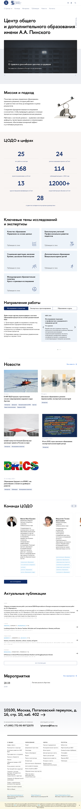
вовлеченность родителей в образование (63, 564)
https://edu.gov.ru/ (36, 795)
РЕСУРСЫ (64, 742)
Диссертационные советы (50, 753)
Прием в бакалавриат (30, 753)
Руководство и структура (14, 747)
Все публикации (40, 663)
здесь (15, 805)
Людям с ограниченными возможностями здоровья (13, 783)
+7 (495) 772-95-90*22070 (19, 725)
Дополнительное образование (33, 763)
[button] (57, 349)
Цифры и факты (11, 745)
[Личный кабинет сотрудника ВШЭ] (71, 3)
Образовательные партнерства (33, 771)
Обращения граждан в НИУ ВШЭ (14, 762)
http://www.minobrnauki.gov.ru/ (15, 795)
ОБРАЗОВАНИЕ (29, 742)
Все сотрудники (15, 581)
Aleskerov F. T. (8, 637)
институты (23, 567)
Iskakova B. (7, 625)
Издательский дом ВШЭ (67, 747)
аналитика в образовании (62, 569)
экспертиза (45, 447)
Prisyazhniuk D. (22, 625)
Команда (17, 8)
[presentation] (43, 327)
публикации (14, 489)
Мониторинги (46, 750)
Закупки (9, 759)
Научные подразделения (49, 745)
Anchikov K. (24, 637)
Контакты (52, 8)
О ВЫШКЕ (10, 742)
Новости (44, 8)
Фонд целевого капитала (13, 766)
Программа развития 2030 (25, 404)
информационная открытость (63, 562)
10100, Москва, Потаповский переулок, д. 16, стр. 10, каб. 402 (40, 712)
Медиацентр (64, 755)
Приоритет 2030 (21, 407)
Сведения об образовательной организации (15, 779)
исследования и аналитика (18, 446)
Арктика (34, 404)
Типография (64, 753)
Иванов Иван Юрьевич (27, 519)
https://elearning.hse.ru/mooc (62, 795)
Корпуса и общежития (13, 757)
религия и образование (26, 569)
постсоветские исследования (28, 564)
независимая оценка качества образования (63, 567)
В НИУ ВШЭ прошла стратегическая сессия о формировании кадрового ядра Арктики (18, 398)
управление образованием (62, 559)
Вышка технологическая (10, 407)
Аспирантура (28, 761)
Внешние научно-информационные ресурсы (50, 764)
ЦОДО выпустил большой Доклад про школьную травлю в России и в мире (18, 441)
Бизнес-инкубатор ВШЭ (31, 768)
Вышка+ (27, 755)
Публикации (35, 8)
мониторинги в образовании (63, 572)
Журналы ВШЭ (65, 758)
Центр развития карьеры (31, 766)
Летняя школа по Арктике (41, 682)
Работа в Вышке (11, 789)
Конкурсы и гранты (48, 761)
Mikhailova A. (7, 651)
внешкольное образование (27, 562)
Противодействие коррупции (15, 769)
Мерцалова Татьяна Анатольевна (62, 520)
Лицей (26, 745)
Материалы (25, 8)
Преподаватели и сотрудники (15, 754)
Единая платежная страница (14, 786)
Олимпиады (28, 750)
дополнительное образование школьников (63, 557)
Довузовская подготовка (31, 747)
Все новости (71, 364)
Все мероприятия (69, 676)
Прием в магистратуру (31, 758)
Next (75, 75)
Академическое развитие (49, 758)
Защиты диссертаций (48, 755)
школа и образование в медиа (28, 572)
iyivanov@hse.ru (48, 725)
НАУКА (45, 742)
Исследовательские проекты (50, 747)
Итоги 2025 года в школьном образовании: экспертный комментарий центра (57, 442)
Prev (5, 75)
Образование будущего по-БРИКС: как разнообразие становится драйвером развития (17, 483)
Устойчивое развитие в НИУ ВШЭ (14, 751)
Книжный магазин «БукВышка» (68, 750)
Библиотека (64, 745)
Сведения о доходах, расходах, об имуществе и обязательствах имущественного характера (14, 774)
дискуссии (14, 404)
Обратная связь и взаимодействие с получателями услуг (30, 775)
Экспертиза (7, 404)
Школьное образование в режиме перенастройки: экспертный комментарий (56, 397)
